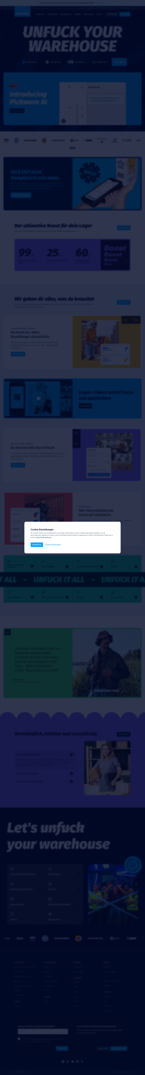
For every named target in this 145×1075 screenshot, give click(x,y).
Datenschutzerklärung (43, 537)
